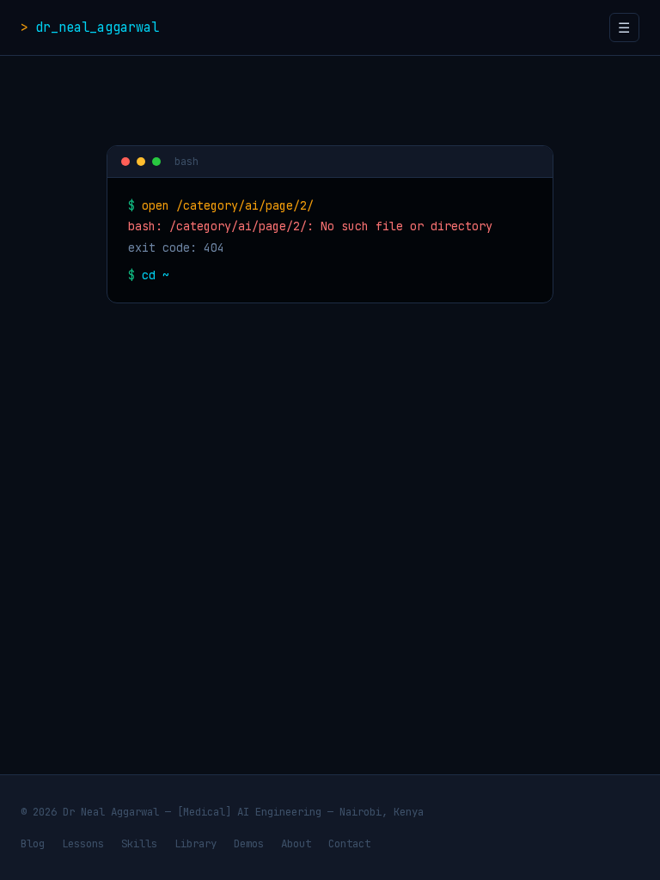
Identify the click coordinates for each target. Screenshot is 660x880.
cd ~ (155, 275)
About (296, 843)
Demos (249, 843)
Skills (139, 843)
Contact (349, 843)
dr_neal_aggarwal (97, 27)
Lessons (83, 843)
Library (195, 843)
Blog (33, 843)
